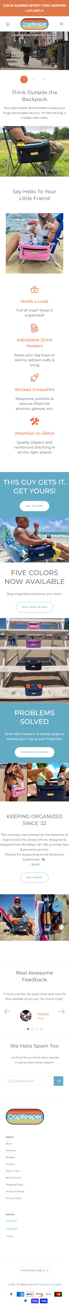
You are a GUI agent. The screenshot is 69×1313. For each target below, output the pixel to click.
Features (11, 1150)
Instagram (11, 1229)
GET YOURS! (34, 877)
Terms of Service (15, 1191)
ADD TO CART (34, 506)
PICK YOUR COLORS (34, 607)
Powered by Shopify (49, 1284)
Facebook (11, 1221)
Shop (9, 1144)
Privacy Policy (13, 1198)
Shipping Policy (14, 1185)
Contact (10, 1164)
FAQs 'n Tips (12, 1171)
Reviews (10, 1157)
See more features (34, 752)
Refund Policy (13, 1178)
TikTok (9, 1236)
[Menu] (61, 24)
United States (33, 1270)
